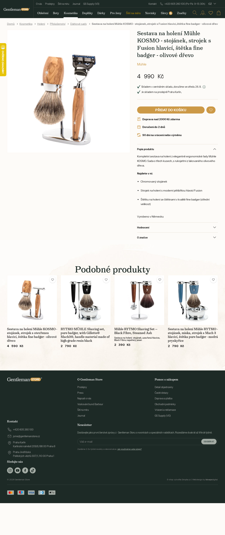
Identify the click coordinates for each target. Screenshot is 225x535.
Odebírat (209, 441)
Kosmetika (26, 23)
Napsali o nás (84, 398)
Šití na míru (63, 3)
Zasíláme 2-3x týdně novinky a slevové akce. (109, 449)
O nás (39, 3)
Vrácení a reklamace (165, 409)
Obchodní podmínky (165, 404)
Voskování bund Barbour (90, 404)
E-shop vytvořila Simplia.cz (179, 479)
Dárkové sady (78, 23)
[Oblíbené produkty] (211, 13)
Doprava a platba (163, 398)
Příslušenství (57, 23)
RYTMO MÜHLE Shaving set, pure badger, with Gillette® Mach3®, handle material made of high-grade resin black (85, 335)
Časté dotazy (161, 392)
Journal (76, 3)
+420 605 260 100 (23, 429)
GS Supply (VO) (91, 3)
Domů (11, 23)
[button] (211, 110)
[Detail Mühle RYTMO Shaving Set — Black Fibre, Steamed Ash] (139, 300)
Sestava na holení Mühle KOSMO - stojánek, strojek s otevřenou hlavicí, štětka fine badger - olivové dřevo (32, 335)
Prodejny (50, 3)
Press (80, 392)
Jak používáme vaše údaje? (129, 449)
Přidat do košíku (170, 110)
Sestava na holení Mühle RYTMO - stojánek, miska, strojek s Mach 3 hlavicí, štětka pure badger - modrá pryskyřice (193, 335)
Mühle (141, 64)
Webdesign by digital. (205, 479)
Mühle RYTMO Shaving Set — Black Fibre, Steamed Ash (136, 331)
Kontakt (152, 3)
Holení (41, 23)
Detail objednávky (164, 387)
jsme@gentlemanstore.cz (26, 436)
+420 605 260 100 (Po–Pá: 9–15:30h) (185, 3)
